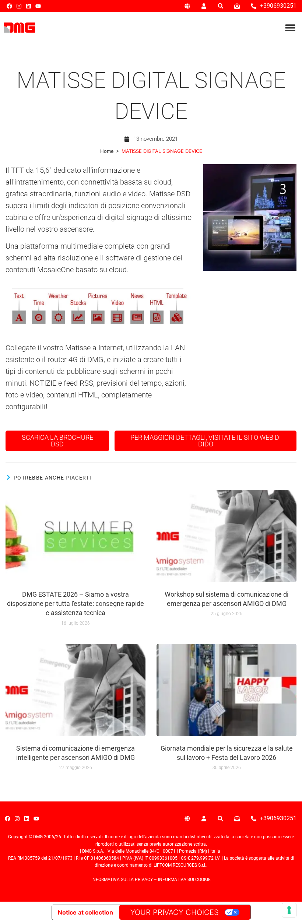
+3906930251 (278, 5)
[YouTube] (38, 6)
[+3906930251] (253, 6)
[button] (220, 6)
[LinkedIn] (28, 6)
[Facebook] (9, 6)
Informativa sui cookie (184, 879)
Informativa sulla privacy (122, 879)
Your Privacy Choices (174, 912)
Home (107, 151)
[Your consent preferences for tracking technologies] (289, 910)
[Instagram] (19, 6)
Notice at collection (85, 912)
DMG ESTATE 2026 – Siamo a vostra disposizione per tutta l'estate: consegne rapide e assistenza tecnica (75, 603)
